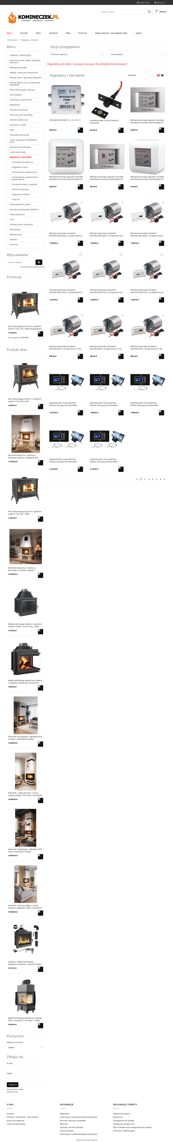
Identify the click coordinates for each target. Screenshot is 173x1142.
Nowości (13, 239)
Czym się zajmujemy (16, 1124)
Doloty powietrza (17, 214)
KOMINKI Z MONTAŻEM (20, 55)
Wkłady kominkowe (18, 67)
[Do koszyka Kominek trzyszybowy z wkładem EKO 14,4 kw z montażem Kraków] (40, 744)
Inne (12, 219)
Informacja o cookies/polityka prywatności (79, 1134)
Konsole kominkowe (19, 110)
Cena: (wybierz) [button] (117, 54)
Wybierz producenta (15, 1042)
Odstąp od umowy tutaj (123, 1124)
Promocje (14, 244)
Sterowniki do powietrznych (24, 172)
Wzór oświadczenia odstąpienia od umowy (132, 1127)
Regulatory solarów (21, 194)
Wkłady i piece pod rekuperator (24, 72)
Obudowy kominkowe (19, 135)
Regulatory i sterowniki (20, 157)
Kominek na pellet (18, 125)
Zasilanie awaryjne (20, 189)
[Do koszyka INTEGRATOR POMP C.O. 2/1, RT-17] (80, 130)
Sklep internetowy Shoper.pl (86, 1140)
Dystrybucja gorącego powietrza (24, 209)
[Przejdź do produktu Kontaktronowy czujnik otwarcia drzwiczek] (107, 100)
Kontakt (10, 1113)
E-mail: (10, 1063)
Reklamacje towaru (121, 1113)
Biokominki (15, 104)
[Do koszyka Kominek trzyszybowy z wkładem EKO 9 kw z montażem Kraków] (40, 856)
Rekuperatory (16, 234)
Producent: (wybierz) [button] (59, 54)
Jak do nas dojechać (16, 1120)
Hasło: (9, 1073)
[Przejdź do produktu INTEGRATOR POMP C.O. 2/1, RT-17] (66, 100)
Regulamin (65, 1113)
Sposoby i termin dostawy (71, 1127)
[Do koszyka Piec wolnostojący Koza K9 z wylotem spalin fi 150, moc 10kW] (40, 519)
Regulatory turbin (20, 167)
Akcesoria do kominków (20, 147)
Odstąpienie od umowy (123, 1120)
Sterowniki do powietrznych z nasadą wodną (25, 178)
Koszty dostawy (67, 1130)
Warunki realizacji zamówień (73, 1120)
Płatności (64, 1124)
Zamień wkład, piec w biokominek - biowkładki (25, 83)
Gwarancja (118, 1117)
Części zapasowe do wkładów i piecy (23, 141)
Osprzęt (15, 199)
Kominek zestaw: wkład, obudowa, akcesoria (25, 61)
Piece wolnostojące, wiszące (22, 89)
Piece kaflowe (16, 94)
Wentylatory (15, 229)
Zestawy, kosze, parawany (21, 224)
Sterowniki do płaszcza (22, 162)
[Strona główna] (34, 18)
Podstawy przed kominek (21, 99)
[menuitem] (11, 33)
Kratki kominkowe (18, 152)
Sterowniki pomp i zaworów (24, 184)
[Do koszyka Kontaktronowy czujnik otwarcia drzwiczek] (121, 130)
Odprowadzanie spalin (20, 204)
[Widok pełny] (162, 75)
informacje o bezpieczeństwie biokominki (78, 1117)
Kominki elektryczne (19, 120)
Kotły (12, 130)
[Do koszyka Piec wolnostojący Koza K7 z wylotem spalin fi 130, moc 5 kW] (40, 406)
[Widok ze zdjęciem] (158, 75)
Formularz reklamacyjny (124, 1130)
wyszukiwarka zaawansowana (33, 267)
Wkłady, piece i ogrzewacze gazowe (25, 77)
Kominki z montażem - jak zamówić (22, 1117)
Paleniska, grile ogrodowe (21, 115)
